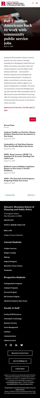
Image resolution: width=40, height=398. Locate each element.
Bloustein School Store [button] (20, 353)
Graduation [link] (8, 270)
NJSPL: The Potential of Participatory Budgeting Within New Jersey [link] (19, 179)
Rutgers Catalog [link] (10, 253)
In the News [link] (16, 16)
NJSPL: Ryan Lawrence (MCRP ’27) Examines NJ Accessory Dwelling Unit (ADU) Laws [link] (19, 156)
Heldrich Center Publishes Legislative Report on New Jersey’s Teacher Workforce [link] (19, 168)
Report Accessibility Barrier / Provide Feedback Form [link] (20, 383)
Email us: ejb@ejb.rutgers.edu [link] (14, 225)
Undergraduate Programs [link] (13, 283)
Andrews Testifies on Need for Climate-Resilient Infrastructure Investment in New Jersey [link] (20, 134)
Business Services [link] (10, 323)
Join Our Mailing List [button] (20, 361)
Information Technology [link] (13, 319)
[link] (13, 4)
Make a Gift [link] (8, 230)
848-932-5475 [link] (8, 220)
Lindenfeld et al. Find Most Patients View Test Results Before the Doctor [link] (18, 145)
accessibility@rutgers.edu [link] (13, 382)
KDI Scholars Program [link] (11, 296)
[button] (36, 3)
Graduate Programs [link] (11, 288)
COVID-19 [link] (7, 16)
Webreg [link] (7, 257)
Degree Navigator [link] (10, 261)
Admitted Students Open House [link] (15, 301)
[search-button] (33, 3)
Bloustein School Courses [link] (13, 266)
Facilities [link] (7, 332)
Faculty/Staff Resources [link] (12, 314)
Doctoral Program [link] (10, 292)
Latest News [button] (20, 369)
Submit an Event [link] (10, 340)
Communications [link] (10, 336)
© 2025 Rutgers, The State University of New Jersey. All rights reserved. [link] (20, 388)
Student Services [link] (10, 248)
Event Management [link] (11, 327)
